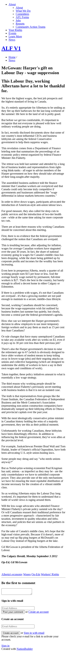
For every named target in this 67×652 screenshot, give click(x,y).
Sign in (5, 645)
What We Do (23, 10)
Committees (22, 14)
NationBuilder (25, 648)
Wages (27, 574)
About (12, 4)
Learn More (15, 36)
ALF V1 (11, 48)
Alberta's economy (12, 574)
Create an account (38, 611)
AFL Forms (22, 17)
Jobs (18, 20)
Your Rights (15, 30)
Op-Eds (35, 574)
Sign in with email (34, 632)
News (12, 39)
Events (12, 33)
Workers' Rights (50, 574)
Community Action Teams (30, 26)
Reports (20, 23)
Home (12, 57)
